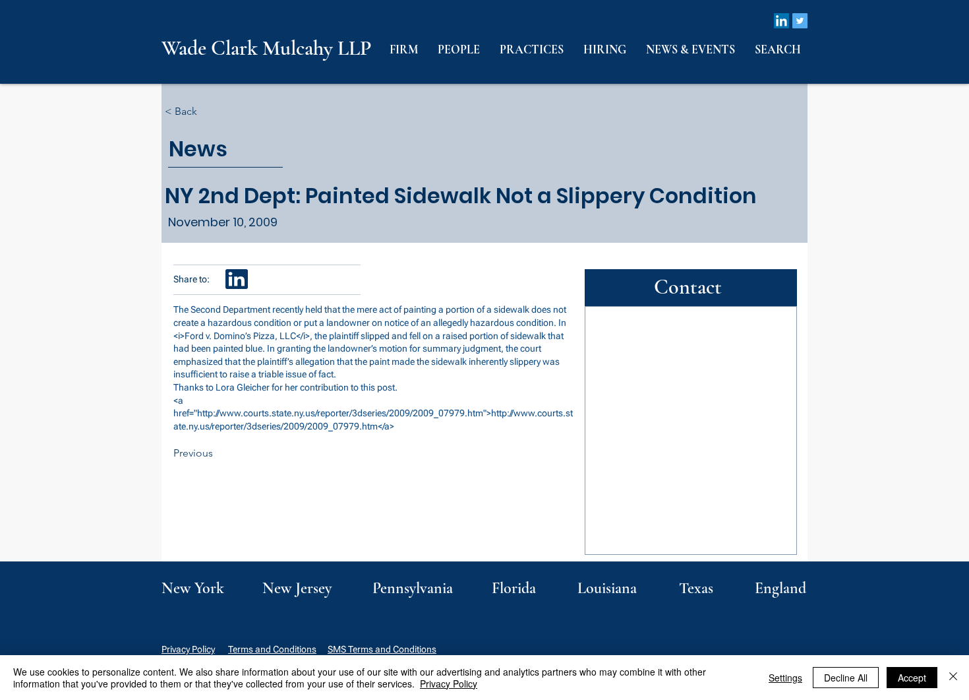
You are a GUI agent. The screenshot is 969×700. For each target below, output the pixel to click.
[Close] (953, 677)
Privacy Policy (188, 649)
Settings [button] (785, 677)
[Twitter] (800, 20)
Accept (912, 677)
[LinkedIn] (781, 20)
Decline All (845, 677)
